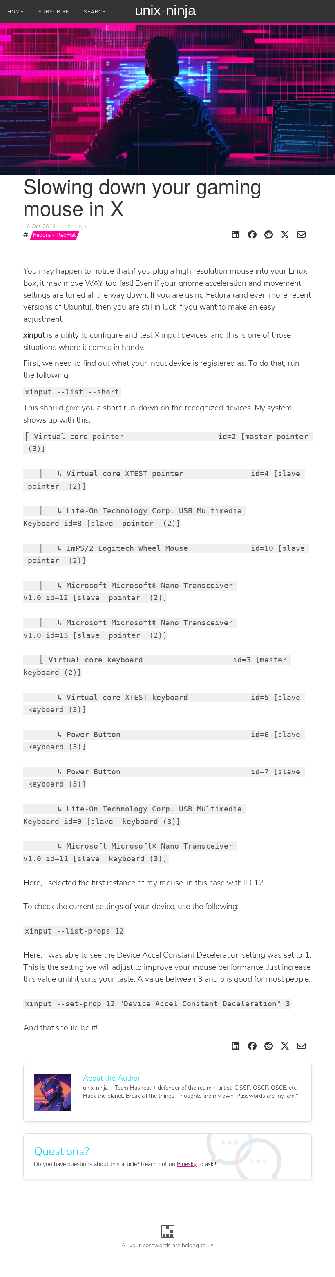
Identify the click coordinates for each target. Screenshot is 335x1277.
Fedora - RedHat (54, 235)
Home (15, 12)
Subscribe (53, 12)
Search (95, 12)
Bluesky (187, 1164)
